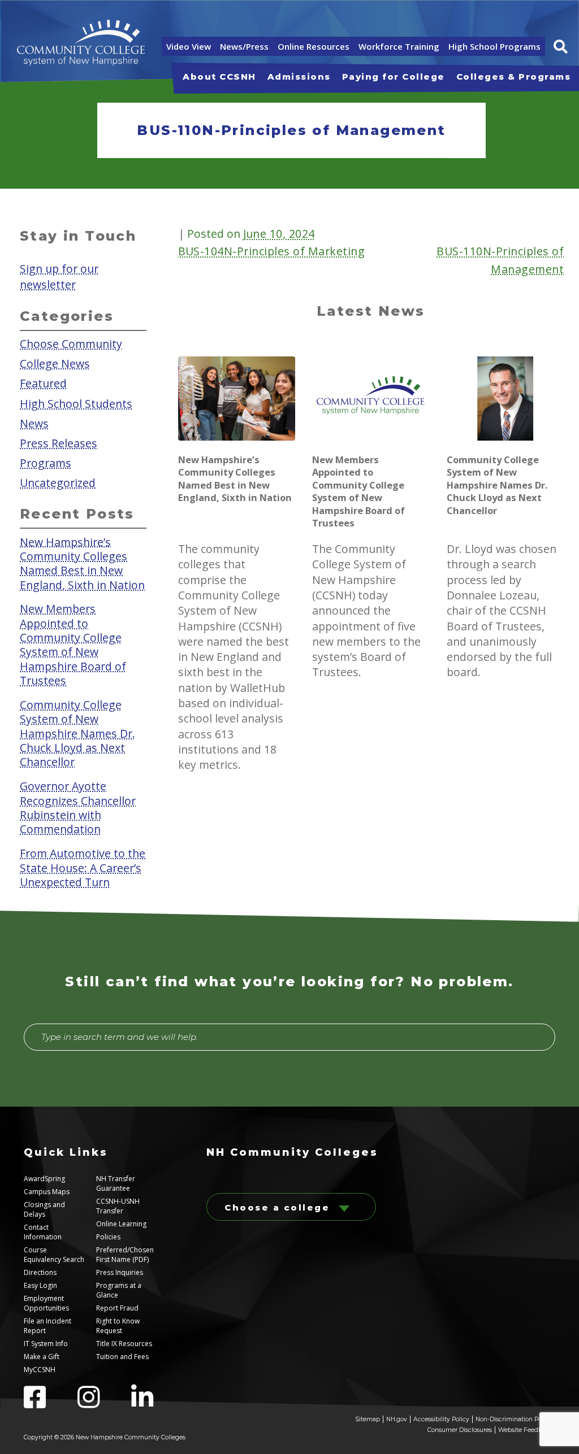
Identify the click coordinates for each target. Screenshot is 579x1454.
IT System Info (46, 1343)
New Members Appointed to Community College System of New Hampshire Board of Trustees (73, 644)
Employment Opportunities (46, 1303)
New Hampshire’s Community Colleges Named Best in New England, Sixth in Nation (82, 563)
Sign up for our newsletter (59, 276)
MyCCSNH (39, 1369)
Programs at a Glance (118, 1290)
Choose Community (71, 343)
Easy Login (40, 1285)
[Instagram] (104, 1404)
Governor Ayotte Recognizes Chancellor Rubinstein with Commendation (78, 807)
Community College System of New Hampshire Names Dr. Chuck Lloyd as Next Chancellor (77, 733)
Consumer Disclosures (459, 1430)
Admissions (299, 76)
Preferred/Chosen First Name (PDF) (125, 1254)
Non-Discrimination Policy (514, 1419)
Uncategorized (58, 482)
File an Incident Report (47, 1325)
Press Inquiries (119, 1272)
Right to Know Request (118, 1325)
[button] (561, 46)
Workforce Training (398, 46)
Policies (108, 1237)
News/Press (244, 46)
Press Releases (58, 442)
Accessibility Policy (441, 1419)
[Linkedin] (157, 1404)
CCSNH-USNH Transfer (118, 1206)
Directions (40, 1272)
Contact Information (43, 1232)
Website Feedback (525, 1430)
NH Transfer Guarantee (115, 1183)
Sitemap (367, 1419)
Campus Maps (47, 1191)
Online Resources (313, 46)
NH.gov (396, 1419)
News (34, 422)
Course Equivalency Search (54, 1254)
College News (55, 363)
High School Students (76, 403)
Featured (43, 383)
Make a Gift (41, 1356)
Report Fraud (117, 1308)
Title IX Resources (124, 1343)
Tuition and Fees (122, 1356)
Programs (45, 462)
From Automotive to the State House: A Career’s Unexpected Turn (82, 868)
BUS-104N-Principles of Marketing (271, 251)
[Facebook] (50, 1404)
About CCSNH (219, 76)
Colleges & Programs (513, 76)
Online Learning (121, 1224)
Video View (188, 46)
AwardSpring (44, 1178)
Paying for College (393, 76)
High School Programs (494, 46)
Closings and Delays (44, 1209)
